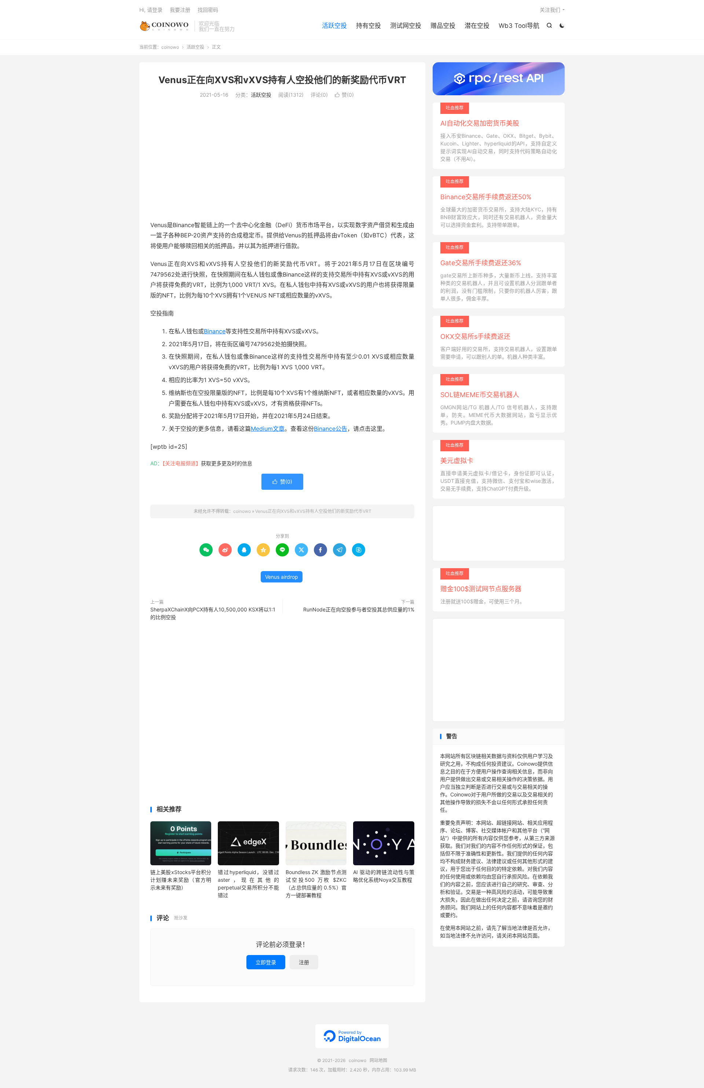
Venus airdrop (281, 577)
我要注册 (180, 10)
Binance (214, 331)
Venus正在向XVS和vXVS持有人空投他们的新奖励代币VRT (282, 79)
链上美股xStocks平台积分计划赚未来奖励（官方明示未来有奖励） (180, 880)
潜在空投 (477, 25)
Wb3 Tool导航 (519, 25)
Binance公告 (330, 428)
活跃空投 (334, 25)
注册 (304, 962)
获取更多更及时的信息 (226, 463)
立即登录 (266, 962)
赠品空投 (442, 25)
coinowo (165, 26)
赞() (344, 95)
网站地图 (378, 1060)
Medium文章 (268, 428)
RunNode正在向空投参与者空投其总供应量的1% (358, 609)
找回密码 (208, 10)
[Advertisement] (282, 161)
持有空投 (368, 25)
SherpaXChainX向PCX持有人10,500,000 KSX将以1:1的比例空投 (212, 613)
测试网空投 (405, 25)
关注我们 (550, 10)
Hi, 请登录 (150, 10)
